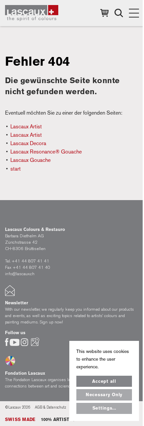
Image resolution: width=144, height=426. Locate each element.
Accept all (104, 381)
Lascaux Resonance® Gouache (46, 151)
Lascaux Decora (28, 143)
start (15, 169)
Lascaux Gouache (30, 160)
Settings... (104, 408)
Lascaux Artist (26, 126)
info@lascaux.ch (19, 273)
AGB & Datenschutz (50, 407)
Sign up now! (51, 321)
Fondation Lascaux (25, 373)
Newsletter (16, 302)
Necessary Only (104, 394)
